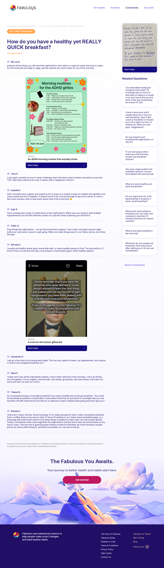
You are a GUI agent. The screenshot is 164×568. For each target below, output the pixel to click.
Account (149, 7)
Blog (135, 541)
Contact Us (106, 557)
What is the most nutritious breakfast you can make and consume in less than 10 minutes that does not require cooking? (139, 216)
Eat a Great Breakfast (27, 26)
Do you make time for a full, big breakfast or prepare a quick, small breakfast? (138, 198)
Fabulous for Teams (142, 534)
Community (131, 7)
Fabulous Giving (108, 538)
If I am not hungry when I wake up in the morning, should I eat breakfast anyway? (137, 156)
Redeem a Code (108, 541)
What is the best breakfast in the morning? (139, 232)
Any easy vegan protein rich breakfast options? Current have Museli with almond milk (139, 171)
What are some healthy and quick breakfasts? (138, 185)
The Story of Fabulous (110, 534)
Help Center (106, 553)
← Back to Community (133, 265)
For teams (99, 7)
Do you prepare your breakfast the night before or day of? (139, 139)
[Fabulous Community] (23, 8)
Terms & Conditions (109, 545)
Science (115, 7)
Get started (82, 479)
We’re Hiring (138, 538)
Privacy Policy (107, 549)
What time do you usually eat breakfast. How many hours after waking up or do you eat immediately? (139, 247)
